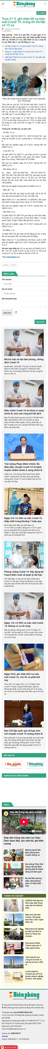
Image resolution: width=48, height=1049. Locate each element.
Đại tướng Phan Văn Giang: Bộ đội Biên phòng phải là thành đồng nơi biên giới (34, 868)
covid (13, 265)
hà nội (5, 265)
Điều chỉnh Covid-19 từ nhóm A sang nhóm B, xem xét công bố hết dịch (24, 412)
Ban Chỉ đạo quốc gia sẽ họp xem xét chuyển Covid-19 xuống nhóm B (23, 732)
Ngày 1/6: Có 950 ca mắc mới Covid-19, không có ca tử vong (24, 624)
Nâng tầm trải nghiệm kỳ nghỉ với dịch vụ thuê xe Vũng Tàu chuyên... (34, 932)
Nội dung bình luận (9, 299)
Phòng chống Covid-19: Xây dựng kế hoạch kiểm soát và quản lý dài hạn (23, 573)
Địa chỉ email (7, 289)
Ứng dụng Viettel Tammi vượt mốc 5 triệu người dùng (33, 945)
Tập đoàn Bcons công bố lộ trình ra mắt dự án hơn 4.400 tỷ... (34, 961)
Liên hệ (5, 1036)
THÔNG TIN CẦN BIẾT (14, 896)
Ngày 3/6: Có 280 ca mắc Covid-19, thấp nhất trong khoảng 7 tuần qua (23, 520)
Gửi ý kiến (40, 322)
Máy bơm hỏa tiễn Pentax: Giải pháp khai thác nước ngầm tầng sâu (34, 918)
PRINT (42, 13)
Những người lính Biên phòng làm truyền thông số (33, 852)
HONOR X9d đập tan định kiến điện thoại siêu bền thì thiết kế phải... (34, 904)
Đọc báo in (9, 755)
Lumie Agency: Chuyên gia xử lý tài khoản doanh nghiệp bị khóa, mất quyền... (34, 975)
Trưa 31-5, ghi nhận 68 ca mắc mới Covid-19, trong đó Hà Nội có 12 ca (23, 22)
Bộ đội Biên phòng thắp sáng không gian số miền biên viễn (33, 882)
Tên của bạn (7, 279)
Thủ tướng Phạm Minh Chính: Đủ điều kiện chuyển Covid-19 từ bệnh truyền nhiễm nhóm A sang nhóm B (23, 467)
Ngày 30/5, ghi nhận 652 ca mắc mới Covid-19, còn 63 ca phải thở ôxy (22, 677)
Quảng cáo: (11, 1033)
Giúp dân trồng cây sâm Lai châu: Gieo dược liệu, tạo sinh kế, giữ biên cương (23, 840)
